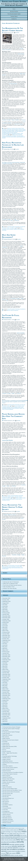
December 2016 (6, 654)
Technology (5, 806)
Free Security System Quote (14, 13)
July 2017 (5, 643)
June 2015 (5, 684)
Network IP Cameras (7, 777)
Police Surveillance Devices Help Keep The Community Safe (13, 416)
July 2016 (5, 663)
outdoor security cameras (7, 839)
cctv (17, 829)
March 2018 (5, 630)
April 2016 (5, 667)
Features (3, 135)
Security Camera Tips (8, 793)
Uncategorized (6, 811)
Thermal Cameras (7, 808)
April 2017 (5, 648)
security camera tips (18, 846)
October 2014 (6, 697)
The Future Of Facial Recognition (10, 316)
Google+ (9, 120)
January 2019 (6, 614)
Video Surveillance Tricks (8, 586)
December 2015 (6, 674)
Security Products (14, 11)
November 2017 (6, 637)
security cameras (13, 83)
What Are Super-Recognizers (12, 310)
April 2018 (5, 629)
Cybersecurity (6, 743)
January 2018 (6, 633)
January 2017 (6, 653)
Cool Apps (5, 741)
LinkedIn (17, 120)
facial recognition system (16, 407)
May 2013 (5, 719)
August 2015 (6, 680)
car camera (6, 829)
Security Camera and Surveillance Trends (12, 790)
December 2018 (6, 616)
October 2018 (6, 619)
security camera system (10, 499)
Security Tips (6, 796)
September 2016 (6, 659)
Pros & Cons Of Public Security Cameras (12, 585)
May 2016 (5, 666)
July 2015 (5, 682)
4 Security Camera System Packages (11, 728)
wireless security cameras (16, 855)
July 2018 (5, 624)
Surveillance (12, 227)
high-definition (21, 53)
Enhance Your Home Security (9, 588)
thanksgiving (3, 853)
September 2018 (6, 620)
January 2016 (6, 672)
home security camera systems (12, 837)
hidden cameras (13, 833)
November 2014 (6, 695)
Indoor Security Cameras (8, 769)
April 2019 (5, 609)
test (7, 300)
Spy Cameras (6, 801)
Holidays (5, 764)
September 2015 (6, 679)
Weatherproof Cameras (8, 821)
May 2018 (5, 627)
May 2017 (5, 646)
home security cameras (15, 567)
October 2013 (6, 716)
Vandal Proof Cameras (8, 812)
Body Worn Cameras (7, 735)
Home (14, 9)
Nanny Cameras (6, 775)
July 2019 (5, 604)
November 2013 (6, 714)
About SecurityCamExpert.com (7, 857)
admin (18, 32)
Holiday (2, 835)
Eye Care (5, 754)
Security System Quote (19, 858)
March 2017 (5, 650)
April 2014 (5, 706)
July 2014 (5, 701)
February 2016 (6, 671)
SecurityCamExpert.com (6, 133)
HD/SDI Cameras (7, 757)
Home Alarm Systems (8, 765)
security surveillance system (16, 408)
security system (21, 847)
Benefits (3, 828)
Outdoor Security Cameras (20, 130)
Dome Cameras (6, 748)
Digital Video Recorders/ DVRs (10, 746)
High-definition (9, 135)
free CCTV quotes (19, 124)
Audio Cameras (6, 733)
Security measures (13, 847)
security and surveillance (8, 842)
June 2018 (5, 625)
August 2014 (6, 700)
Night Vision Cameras (8, 780)
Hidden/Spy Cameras (7, 761)
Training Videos (14, 16)
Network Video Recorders (8, 778)
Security (25, 839)
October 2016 (6, 658)
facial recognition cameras (14, 566)
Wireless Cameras (7, 822)
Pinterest (23, 120)
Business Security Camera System (14, 128)
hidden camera (6, 833)
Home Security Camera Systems (8, 130)
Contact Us (14, 18)
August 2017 (6, 642)
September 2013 (6, 718)
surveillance (13, 849)
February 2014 (6, 710)
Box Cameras (6, 736)
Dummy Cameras (7, 751)
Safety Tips (5, 785)
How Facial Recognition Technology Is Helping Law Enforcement (13, 145)
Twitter (12, 120)
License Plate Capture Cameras (8, 496)
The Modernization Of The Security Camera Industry (12, 29)
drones (17, 497)
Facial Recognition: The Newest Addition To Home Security (12, 507)
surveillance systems (20, 851)
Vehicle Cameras (6, 814)
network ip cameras (21, 838)
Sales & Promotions (7, 787)
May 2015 (5, 685)
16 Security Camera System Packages (11, 727)
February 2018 (6, 632)
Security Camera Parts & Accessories (11, 791)
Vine (12, 220)
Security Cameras (13, 132)
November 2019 (6, 598)
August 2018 (6, 622)
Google (18, 554)
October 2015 (6, 677)
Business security (14, 828)
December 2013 (6, 713)
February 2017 (6, 651)
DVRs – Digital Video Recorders (10, 753)
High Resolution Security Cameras (18, 129)
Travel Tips (5, 809)
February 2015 (6, 690)
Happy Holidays (17, 831)
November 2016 (6, 656)
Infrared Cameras (7, 770)
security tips (5, 849)
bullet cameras (8, 828)
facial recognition (21, 332)
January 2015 (6, 692)
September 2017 (6, 640)
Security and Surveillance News (8, 131)
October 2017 (6, 638)
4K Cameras (5, 730)
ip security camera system (11, 838)
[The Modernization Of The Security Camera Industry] (7, 42)
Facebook (4, 120)
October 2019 (6, 599)
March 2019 (5, 611)
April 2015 (5, 687)
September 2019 (6, 601)
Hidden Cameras (6, 759)
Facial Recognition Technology (14, 226)
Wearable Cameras (7, 817)
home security (14, 835)
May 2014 (5, 705)
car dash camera (12, 829)
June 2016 (5, 664)
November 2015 (6, 676)
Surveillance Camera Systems (14, 1)
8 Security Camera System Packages (11, 731)
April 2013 (5, 721)
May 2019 (5, 607)
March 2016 (5, 669)
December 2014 (6, 693)
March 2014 (5, 708)
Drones (9, 495)
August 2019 (6, 603)
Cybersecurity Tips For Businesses (11, 581)
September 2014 (6, 698)
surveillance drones (6, 500)
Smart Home (6, 799)
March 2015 (5, 688)
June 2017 (5, 645)
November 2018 (6, 617)
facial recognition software (12, 229)
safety (14, 839)
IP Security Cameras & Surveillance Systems (13, 772)
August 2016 (6, 661)
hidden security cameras (21, 833)
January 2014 (6, 711)
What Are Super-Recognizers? (9, 236)
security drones (4, 847)
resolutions (14, 135)
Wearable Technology (8, 819)
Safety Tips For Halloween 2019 (10, 583)
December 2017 (6, 635)
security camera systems (12, 136)
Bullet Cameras (6, 738)
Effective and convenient (17, 134)
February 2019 (6, 612)
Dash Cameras (6, 744)
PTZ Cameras (6, 783)
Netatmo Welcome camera (10, 514)
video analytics (12, 853)
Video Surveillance (7, 816)
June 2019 (5, 606)
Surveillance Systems (16, 133)
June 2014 (5, 703)
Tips (7, 853)
